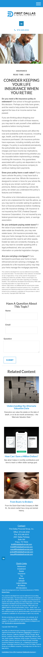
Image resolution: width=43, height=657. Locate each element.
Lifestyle (21, 580)
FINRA (25, 632)
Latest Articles (21, 583)
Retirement (21, 566)
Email (7, 324)
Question (8, 338)
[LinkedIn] (21, 23)
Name (8, 310)
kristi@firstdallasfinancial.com (21, 547)
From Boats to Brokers (21, 501)
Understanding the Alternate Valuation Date (21, 407)
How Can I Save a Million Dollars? (21, 456)
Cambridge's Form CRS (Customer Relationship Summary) (19, 652)
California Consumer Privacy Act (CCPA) (25, 619)
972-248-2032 (23, 30)
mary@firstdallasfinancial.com (21, 549)
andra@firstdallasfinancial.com (21, 552)
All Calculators (21, 588)
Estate (21, 571)
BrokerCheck (6, 592)
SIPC (29, 632)
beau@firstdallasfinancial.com (21, 554)
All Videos (21, 585)
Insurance (21, 573)
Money (21, 578)
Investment (21, 569)
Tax (21, 576)
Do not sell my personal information (15, 623)
